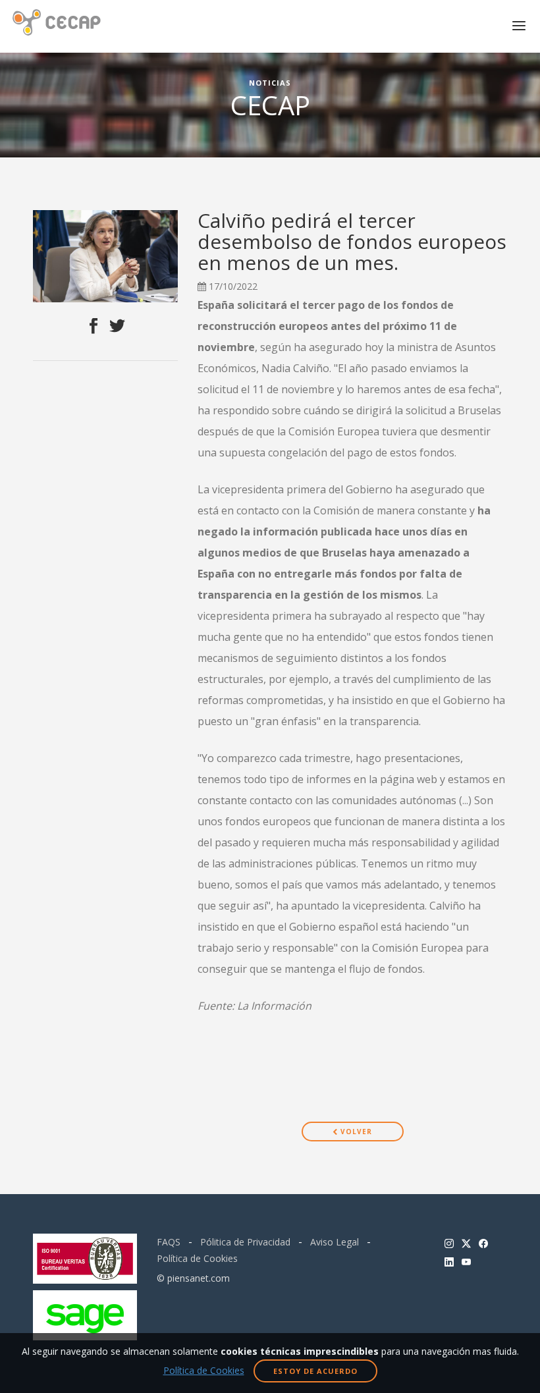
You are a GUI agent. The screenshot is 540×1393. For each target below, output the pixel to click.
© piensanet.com (193, 1278)
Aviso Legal (334, 1242)
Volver (355, 1131)
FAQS (168, 1242)
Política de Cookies (197, 1258)
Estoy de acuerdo (315, 1371)
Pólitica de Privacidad (245, 1242)
